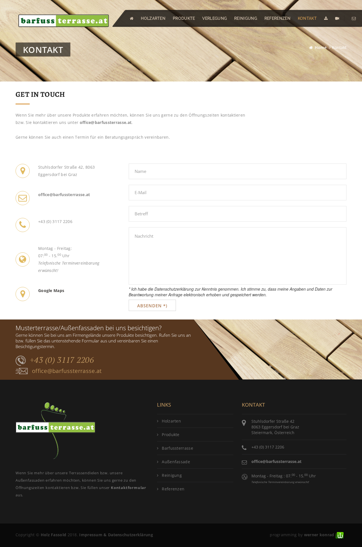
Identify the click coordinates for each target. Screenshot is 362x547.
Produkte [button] (184, 18)
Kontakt (307, 18)
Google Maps (51, 290)
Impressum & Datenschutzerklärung (116, 534)
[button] (131, 18)
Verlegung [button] (214, 18)
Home (321, 47)
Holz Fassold (53, 534)
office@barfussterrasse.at (106, 122)
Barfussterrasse (177, 448)
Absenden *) (152, 305)
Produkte (170, 434)
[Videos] (337, 18)
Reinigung (245, 18)
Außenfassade (176, 461)
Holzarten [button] (153, 18)
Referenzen (277, 18)
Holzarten (171, 421)
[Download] (325, 18)
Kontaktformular (128, 487)
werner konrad (319, 534)
